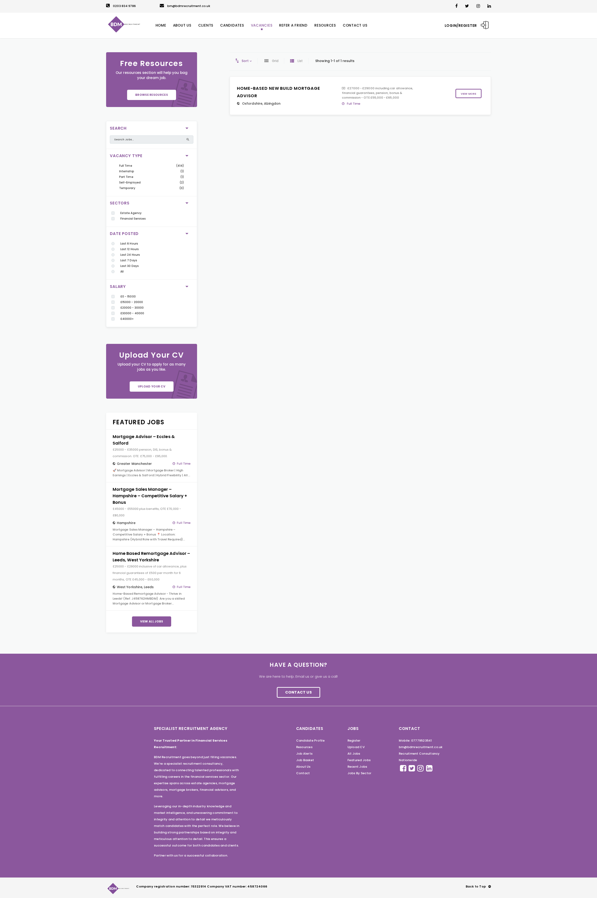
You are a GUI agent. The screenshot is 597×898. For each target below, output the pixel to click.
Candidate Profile (310, 740)
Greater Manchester (134, 463)
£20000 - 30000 (132, 308)
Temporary (127, 188)
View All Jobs (151, 621)
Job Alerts (304, 753)
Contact (303, 773)
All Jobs (353, 753)
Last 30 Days (129, 266)
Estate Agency (131, 213)
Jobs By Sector (359, 773)
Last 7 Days (128, 260)
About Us (303, 766)
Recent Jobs (357, 766)
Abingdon (272, 103)
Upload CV (356, 747)
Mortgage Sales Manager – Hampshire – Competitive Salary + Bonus (150, 495)
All (122, 271)
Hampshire (126, 523)
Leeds (149, 587)
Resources (304, 747)
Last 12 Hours (129, 249)
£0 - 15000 (128, 296)
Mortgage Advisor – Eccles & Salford (144, 440)
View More (468, 94)
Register (354, 740)
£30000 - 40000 (132, 313)
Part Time (126, 177)
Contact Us (298, 692)
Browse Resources (151, 95)
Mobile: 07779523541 (415, 740)
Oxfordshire (252, 103)
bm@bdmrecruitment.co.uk (188, 6)
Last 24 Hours (130, 255)
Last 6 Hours (129, 243)
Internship (126, 171)
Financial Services (133, 219)
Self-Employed (130, 182)
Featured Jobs (359, 760)
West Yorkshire (129, 587)
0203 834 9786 (124, 6)
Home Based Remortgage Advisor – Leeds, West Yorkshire (151, 556)
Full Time (125, 166)
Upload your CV (151, 386)
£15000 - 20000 (131, 302)
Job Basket (305, 760)
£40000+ (127, 319)
